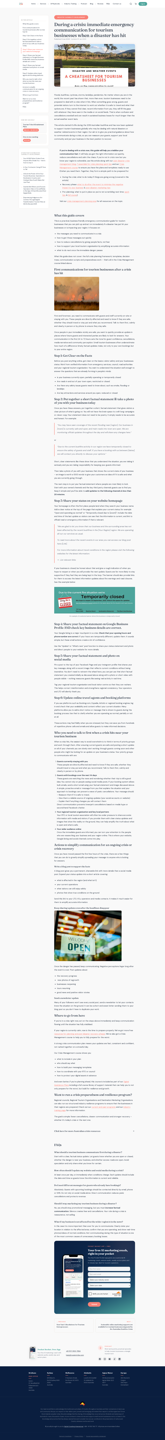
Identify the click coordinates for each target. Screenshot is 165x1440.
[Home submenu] (37, 3)
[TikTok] (115, 1359)
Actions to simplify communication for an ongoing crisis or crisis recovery (33, 89)
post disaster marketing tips (98, 187)
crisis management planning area (81, 201)
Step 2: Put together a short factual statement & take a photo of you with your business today (33, 43)
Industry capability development (71, 17)
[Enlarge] (96, 280)
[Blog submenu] (95, 3)
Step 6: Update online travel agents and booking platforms (33, 74)
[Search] (131, 4)
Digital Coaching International (73, 1426)
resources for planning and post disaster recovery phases (79, 1034)
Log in (143, 4)
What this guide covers (31, 24)
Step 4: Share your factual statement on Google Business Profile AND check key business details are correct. (33, 58)
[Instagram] (105, 1359)
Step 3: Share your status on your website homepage (33, 50)
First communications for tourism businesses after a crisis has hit (34, 30)
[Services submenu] (48, 3)
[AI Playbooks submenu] (62, 3)
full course (72, 195)
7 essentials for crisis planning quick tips (94, 164)
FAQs (24, 107)
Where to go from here (30, 95)
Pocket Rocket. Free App (49, 1349)
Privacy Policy (79, 1436)
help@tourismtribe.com (75, 1355)
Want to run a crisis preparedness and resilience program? (32, 101)
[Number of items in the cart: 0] (136, 4)
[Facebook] (100, 1359)
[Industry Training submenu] (78, 3)
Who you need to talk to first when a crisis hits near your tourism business (32, 81)
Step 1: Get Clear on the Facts (33, 36)
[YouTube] (110, 1359)
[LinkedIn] (119, 1359)
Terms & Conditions (65, 1436)
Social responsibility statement (96, 1436)
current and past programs (104, 1107)
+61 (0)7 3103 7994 (73, 1351)
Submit (94, 1304)
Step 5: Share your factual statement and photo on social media (33, 67)
